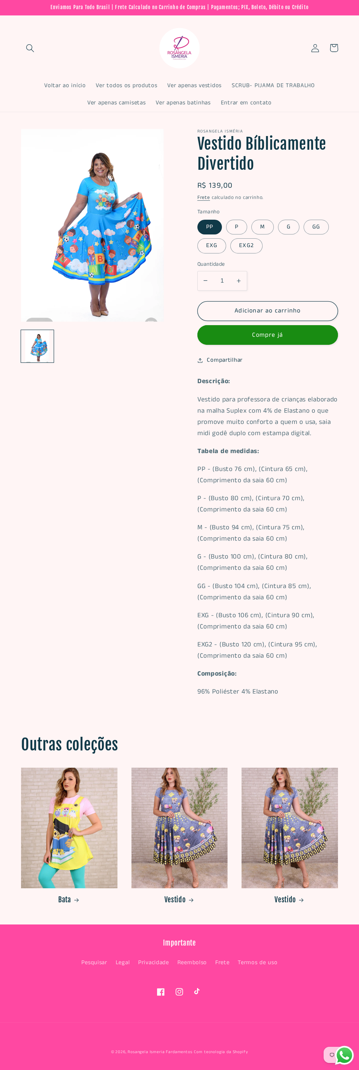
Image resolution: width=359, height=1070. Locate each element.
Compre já (267, 335)
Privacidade (153, 963)
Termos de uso (257, 963)
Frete (203, 197)
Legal (123, 963)
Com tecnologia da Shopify (221, 1052)
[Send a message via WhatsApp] (344, 1055)
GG (316, 227)
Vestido (175, 899)
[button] (30, 48)
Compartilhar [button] (225, 360)
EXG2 (246, 245)
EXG (212, 245)
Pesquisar (94, 963)
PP (209, 227)
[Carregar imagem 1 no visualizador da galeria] (37, 346)
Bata (64, 899)
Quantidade (211, 264)
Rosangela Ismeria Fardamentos (160, 1052)
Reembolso (192, 963)
